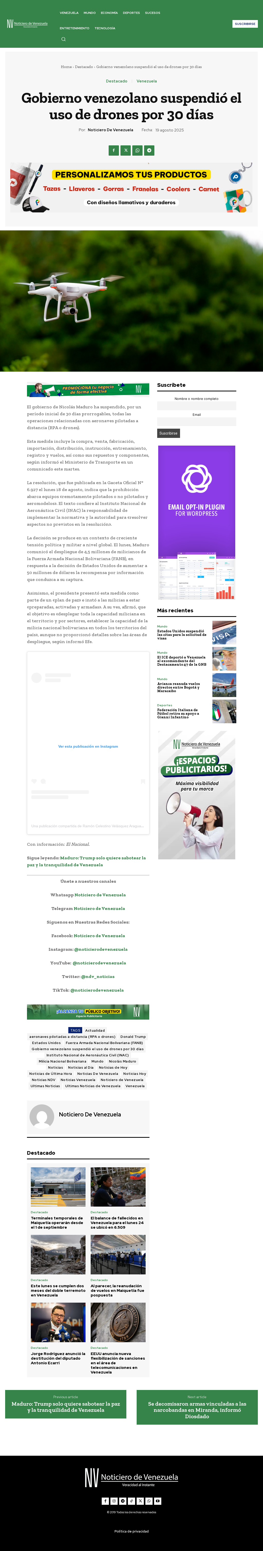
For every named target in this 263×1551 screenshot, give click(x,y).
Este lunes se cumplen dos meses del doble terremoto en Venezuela (58, 1290)
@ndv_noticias (98, 976)
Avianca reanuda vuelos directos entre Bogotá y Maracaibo (178, 687)
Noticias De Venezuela (97, 1073)
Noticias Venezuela (78, 1080)
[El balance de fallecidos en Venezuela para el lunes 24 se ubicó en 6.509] (118, 1187)
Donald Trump (133, 1037)
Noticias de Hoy (113, 1067)
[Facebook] (114, 150)
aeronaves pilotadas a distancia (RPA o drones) (72, 1037)
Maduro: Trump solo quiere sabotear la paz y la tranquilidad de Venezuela (66, 1407)
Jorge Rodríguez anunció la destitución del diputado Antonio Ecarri (58, 1358)
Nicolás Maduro (122, 1061)
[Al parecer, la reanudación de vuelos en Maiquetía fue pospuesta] (118, 1254)
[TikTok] (131, 1501)
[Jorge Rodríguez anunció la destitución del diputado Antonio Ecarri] (58, 1322)
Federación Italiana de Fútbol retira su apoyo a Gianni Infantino (178, 713)
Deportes (164, 705)
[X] (125, 150)
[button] (63, 39)
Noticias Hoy (134, 1073)
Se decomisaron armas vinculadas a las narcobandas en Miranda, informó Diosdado (197, 1410)
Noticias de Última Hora (50, 1073)
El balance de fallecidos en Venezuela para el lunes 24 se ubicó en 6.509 (117, 1223)
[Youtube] (157, 1501)
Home (66, 66)
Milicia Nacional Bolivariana (62, 1061)
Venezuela (147, 81)
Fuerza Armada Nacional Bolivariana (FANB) (104, 1043)
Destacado (84, 66)
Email (197, 415)
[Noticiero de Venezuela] (42, 1116)
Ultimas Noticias (45, 1086)
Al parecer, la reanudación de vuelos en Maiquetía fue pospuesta (117, 1290)
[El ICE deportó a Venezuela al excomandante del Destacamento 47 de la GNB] (224, 659)
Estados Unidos (46, 1043)
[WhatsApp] (137, 150)
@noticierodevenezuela (101, 949)
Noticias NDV (43, 1080)
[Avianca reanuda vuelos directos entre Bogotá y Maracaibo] (224, 685)
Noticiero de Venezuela (110, 130)
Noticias (55, 1067)
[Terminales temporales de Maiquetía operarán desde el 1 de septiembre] (58, 1187)
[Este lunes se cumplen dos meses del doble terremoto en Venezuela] (58, 1254)
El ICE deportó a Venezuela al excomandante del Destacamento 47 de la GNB (181, 661)
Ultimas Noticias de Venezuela (93, 1086)
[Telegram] (149, 150)
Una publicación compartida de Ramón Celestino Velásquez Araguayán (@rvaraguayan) (103, 826)
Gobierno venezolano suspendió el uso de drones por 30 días (88, 1049)
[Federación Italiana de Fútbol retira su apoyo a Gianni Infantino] (224, 711)
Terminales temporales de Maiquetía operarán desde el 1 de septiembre (57, 1223)
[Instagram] (114, 1501)
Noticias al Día (81, 1067)
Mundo (97, 1061)
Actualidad (95, 1030)
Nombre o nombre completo (197, 399)
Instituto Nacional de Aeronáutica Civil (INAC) (87, 1055)
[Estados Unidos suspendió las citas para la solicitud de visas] (224, 632)
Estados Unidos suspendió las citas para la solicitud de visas (181, 635)
